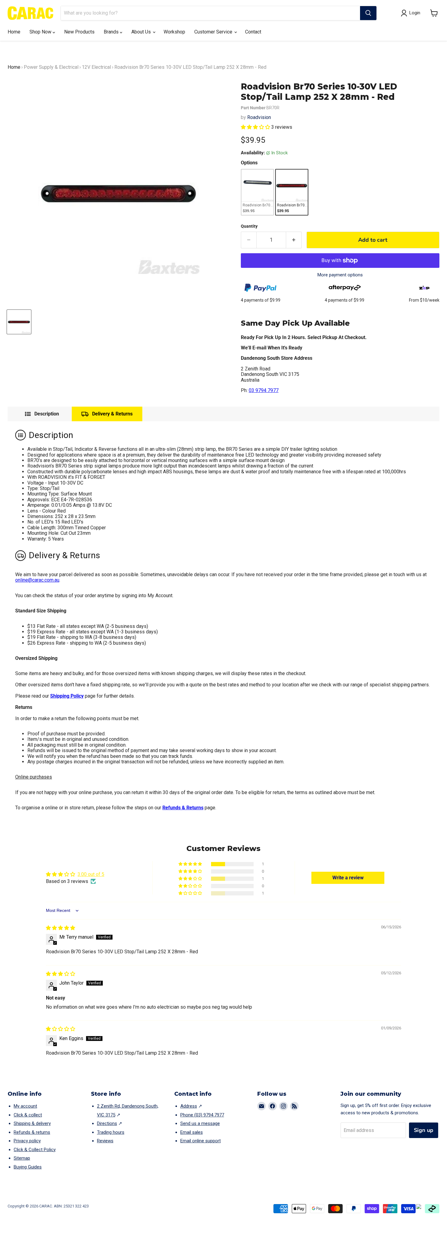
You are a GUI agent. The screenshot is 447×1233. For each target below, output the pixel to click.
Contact (253, 32)
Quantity (249, 226)
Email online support (200, 1141)
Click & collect (28, 1115)
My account (25, 1106)
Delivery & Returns (112, 414)
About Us (141, 32)
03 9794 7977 (264, 390)
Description (46, 414)
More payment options (340, 275)
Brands (112, 32)
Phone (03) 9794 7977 (202, 1115)
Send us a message (200, 1123)
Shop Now (41, 32)
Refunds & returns (32, 1132)
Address (188, 1106)
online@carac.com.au (37, 580)
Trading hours (110, 1132)
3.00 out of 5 (91, 874)
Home (14, 32)
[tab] (42, 414)
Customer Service (214, 32)
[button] (434, 13)
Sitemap (22, 1158)
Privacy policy (27, 1141)
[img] (60, 928)
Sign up (423, 1130)
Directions (107, 1123)
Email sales (191, 1132)
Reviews (105, 1141)
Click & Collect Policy (35, 1149)
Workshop (174, 32)
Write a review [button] (348, 878)
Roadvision (259, 117)
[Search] (368, 13)
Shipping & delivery (32, 1123)
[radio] (257, 192)
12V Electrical (96, 67)
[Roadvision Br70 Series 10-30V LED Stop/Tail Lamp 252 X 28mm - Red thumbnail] (19, 322)
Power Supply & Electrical (51, 67)
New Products (79, 32)
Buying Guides (28, 1167)
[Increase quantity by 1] (294, 240)
